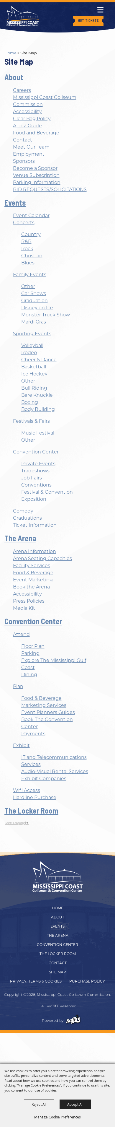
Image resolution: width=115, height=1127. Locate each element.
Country (31, 234)
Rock (27, 248)
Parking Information (36, 182)
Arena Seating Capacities (42, 558)
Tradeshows (35, 471)
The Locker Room (31, 810)
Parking (30, 653)
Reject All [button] (39, 1104)
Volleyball (32, 345)
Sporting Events (32, 333)
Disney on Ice (37, 307)
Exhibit (21, 745)
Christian (31, 255)
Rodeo (29, 352)
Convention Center (36, 452)
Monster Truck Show (45, 315)
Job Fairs (31, 478)
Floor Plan (33, 646)
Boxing (29, 402)
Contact (22, 140)
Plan (18, 686)
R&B (26, 241)
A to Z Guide (27, 126)
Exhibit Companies (43, 778)
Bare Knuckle (37, 395)
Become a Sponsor (35, 168)
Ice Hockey (34, 374)
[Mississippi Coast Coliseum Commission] (22, 16)
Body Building (38, 409)
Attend (21, 634)
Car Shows (33, 293)
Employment (29, 154)
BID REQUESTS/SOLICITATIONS (50, 189)
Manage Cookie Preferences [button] (57, 1117)
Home (10, 53)
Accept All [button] (75, 1104)
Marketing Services (43, 705)
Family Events (29, 274)
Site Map (57, 972)
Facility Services (31, 565)
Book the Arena (31, 587)
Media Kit (24, 608)
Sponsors (24, 161)
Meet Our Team (31, 147)
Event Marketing (33, 580)
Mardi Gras (33, 322)
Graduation (34, 300)
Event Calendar (31, 215)
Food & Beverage (33, 572)
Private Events (38, 463)
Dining (29, 674)
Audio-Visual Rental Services (54, 771)
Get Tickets (88, 20)
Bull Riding (34, 388)
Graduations (27, 518)
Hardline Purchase (34, 797)
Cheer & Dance (39, 359)
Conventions (36, 485)
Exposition (33, 499)
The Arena (20, 538)
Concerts (23, 222)
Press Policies (29, 601)
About (13, 77)
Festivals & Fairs (31, 421)
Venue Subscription (36, 175)
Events (15, 202)
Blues (27, 263)
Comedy (23, 511)
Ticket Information (35, 525)
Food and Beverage (36, 133)
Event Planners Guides (48, 712)
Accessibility (27, 111)
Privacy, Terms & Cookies (36, 981)
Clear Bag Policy (32, 118)
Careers (22, 90)
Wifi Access (26, 790)
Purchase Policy (87, 981)
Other (28, 286)
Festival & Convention (47, 492)
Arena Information (34, 551)
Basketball (33, 367)
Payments (33, 733)
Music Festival (37, 433)
